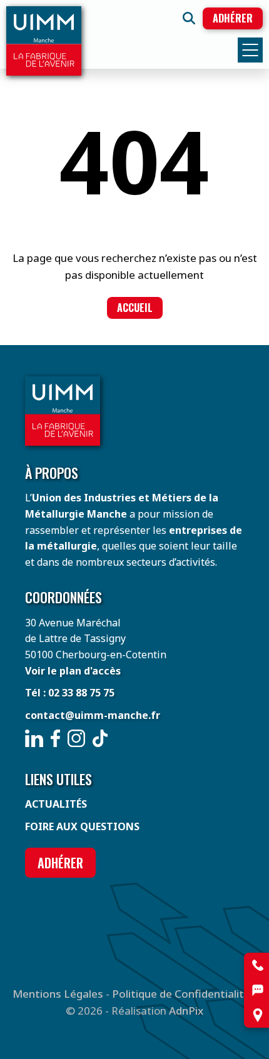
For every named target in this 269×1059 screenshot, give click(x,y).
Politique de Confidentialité (181, 993)
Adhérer (233, 18)
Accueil (135, 307)
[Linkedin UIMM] (34, 738)
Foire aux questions (82, 826)
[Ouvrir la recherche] (189, 18)
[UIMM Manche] (43, 41)
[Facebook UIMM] (55, 738)
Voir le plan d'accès (73, 671)
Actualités (56, 804)
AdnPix (186, 1010)
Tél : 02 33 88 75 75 (69, 693)
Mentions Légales (58, 993)
